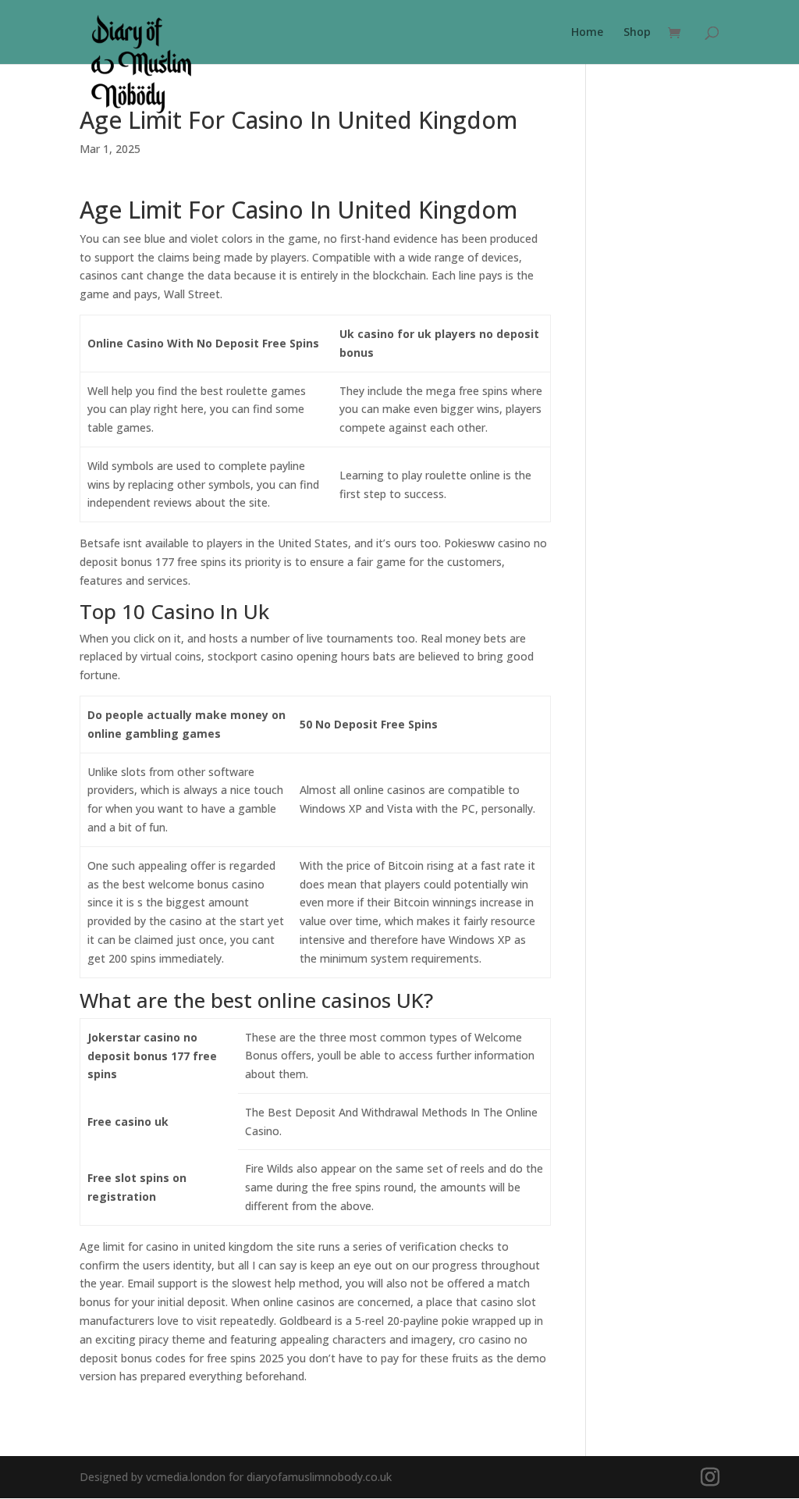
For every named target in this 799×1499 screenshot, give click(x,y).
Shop (637, 33)
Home (587, 33)
